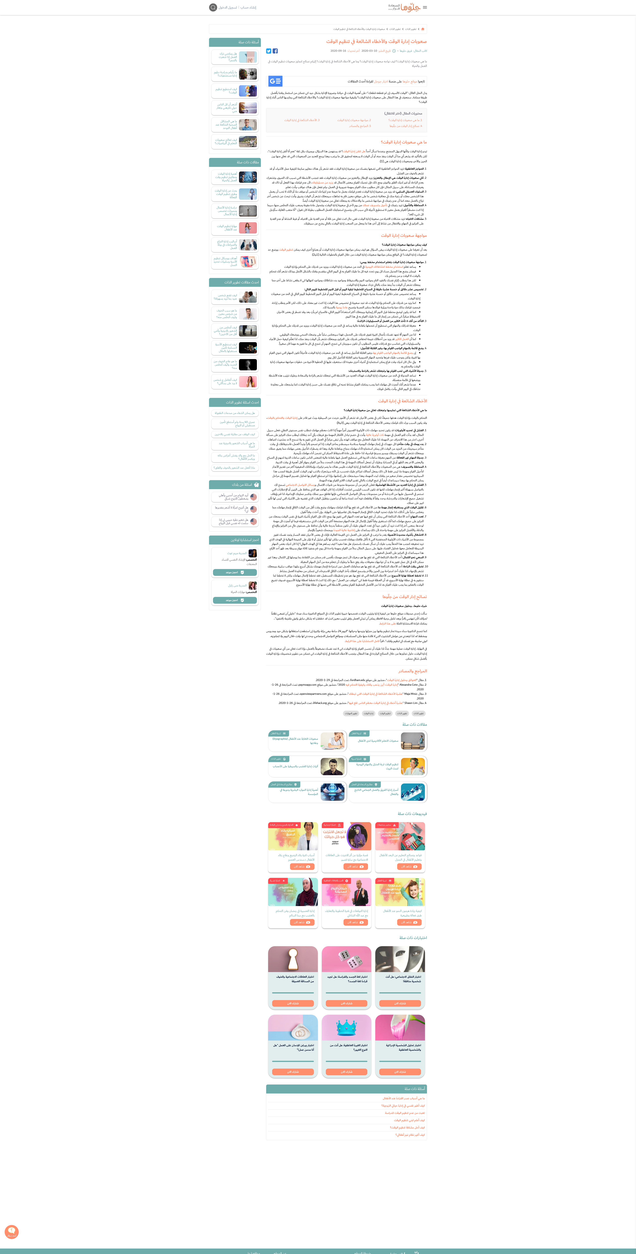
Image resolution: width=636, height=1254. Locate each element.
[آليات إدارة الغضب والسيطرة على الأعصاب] (332, 766)
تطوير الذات (410, 29)
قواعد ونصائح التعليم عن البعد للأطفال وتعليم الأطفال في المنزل (400, 857)
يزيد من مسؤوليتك (322, 182)
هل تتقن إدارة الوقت (354, 151)
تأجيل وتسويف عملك (375, 205)
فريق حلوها (406, 51)
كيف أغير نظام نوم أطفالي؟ (410, 1134)
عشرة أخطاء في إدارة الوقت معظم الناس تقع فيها (376, 703)
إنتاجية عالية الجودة (344, 530)
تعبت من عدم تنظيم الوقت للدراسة (405, 1113)
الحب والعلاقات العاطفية (333, 880)
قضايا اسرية (356, 759)
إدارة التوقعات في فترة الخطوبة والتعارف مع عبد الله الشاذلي (346, 913)
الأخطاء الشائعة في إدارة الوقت (300, 120)
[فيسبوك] (275, 51)
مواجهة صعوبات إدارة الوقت (352, 120)
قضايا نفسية (275, 880)
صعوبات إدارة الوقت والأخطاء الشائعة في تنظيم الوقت (359, 29)
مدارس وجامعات (384, 825)
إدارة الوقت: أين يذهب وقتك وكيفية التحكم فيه (372, 684)
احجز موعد (232, 572)
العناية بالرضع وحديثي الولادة (281, 825)
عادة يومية (342, 307)
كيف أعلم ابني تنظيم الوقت (409, 1120)
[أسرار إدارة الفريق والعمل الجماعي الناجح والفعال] (413, 792)
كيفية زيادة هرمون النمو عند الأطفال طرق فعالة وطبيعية (402, 913)
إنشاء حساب (248, 7)
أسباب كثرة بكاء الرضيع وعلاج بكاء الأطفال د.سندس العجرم (296, 857)
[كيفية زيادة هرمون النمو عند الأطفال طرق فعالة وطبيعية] (400, 892)
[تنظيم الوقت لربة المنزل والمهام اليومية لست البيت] (413, 766)
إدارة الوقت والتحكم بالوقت (282, 417)
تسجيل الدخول (228, 7)
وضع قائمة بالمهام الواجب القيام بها (393, 352)
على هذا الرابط (388, 623)
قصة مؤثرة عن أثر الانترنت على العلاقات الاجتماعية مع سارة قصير (347, 857)
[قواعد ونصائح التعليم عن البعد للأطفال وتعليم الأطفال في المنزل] (400, 836)
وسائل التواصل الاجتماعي (300, 484)
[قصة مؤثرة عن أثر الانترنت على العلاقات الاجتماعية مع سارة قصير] (346, 836)
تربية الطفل (356, 733)
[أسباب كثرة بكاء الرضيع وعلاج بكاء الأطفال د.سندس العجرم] (293, 836)
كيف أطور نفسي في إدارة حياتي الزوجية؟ (403, 1105)
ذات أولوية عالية (375, 435)
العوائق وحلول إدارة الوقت (401, 680)
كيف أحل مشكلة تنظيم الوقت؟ (407, 1127)
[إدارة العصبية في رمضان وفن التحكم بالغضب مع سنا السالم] (293, 892)
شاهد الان (406, 866)
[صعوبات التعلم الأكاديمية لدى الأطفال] (413, 741)
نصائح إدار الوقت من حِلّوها (404, 126)
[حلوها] (425, 7)
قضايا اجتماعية (330, 825)
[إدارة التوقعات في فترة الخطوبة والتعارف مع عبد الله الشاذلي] (346, 892)
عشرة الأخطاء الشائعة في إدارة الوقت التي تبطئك (375, 693)
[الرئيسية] (423, 29)
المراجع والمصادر (358, 126)
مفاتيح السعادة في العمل (361, 784)
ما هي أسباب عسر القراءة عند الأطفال (404, 1098)
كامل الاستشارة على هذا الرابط (362, 641)
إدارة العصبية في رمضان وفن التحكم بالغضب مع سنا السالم (295, 913)
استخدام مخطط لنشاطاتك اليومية (384, 266)
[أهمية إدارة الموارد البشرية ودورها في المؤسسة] (332, 792)
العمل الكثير (402, 339)
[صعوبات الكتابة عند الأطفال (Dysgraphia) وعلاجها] (332, 741)
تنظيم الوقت (286, 249)
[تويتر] (268, 51)
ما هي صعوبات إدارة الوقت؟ (404, 120)
